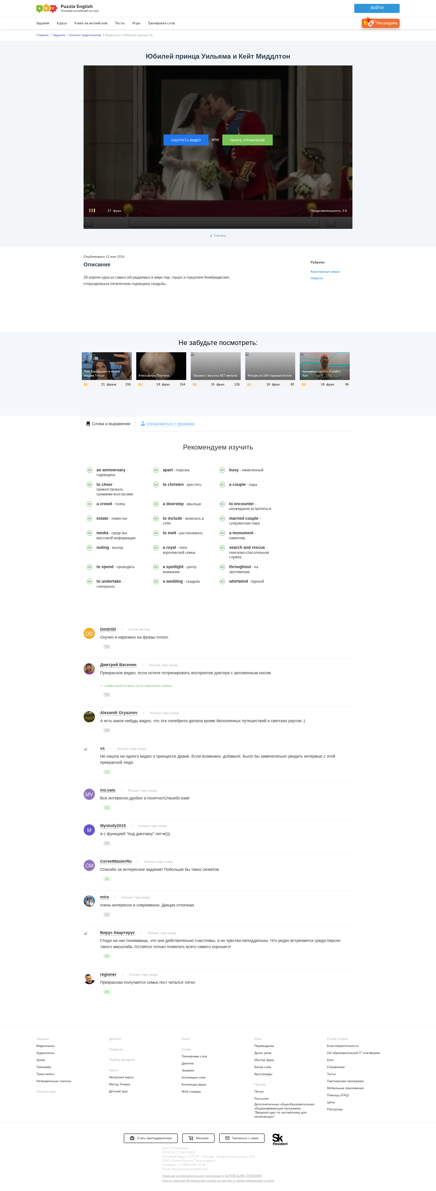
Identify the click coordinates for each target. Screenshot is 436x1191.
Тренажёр (43, 1067)
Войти (377, 8)
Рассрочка (334, 1109)
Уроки (40, 1060)
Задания (42, 23)
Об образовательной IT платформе (353, 1053)
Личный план (46, 1091)
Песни (259, 1091)
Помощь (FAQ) (338, 1095)
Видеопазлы (45, 1046)
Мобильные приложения (345, 1088)
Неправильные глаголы (53, 1081)
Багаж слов (262, 1067)
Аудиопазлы (45, 1053)
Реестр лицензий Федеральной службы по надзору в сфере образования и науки (218, 1180)
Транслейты (45, 1074)
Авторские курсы (121, 1077)
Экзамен (188, 1070)
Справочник (336, 1067)
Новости (317, 278)
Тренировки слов (161, 23)
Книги (186, 1039)
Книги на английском (90, 23)
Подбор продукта (122, 1059)
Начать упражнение (247, 140)
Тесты (120, 23)
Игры (136, 23)
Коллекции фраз (194, 1084)
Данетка (188, 1063)
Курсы (62, 23)
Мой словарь (191, 1091)
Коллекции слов (193, 1077)
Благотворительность (343, 1046)
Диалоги (115, 1039)
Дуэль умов (262, 1053)
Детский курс (118, 1091)
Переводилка (264, 1046)
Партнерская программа (345, 1081)
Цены (331, 1102)
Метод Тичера (119, 1084)
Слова (186, 1049)
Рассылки (261, 1098)
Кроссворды (263, 1074)
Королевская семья (325, 271)
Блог (330, 1060)
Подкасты (116, 1049)
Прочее (259, 1084)
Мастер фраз (264, 1060)
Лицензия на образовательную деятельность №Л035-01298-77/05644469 (212, 1176)
